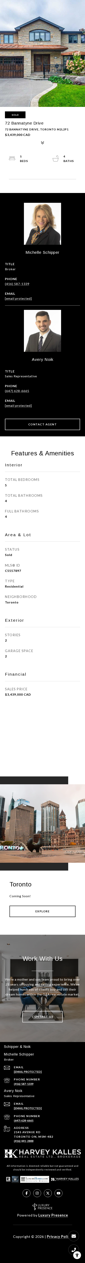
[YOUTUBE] (58, 1193)
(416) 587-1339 (17, 284)
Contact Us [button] (42, 1016)
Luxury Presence (53, 1215)
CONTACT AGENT (42, 424)
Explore (42, 911)
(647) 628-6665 (17, 391)
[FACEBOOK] (26, 1193)
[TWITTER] (48, 1193)
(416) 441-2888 (23, 1141)
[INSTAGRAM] (37, 1193)
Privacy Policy (59, 1236)
